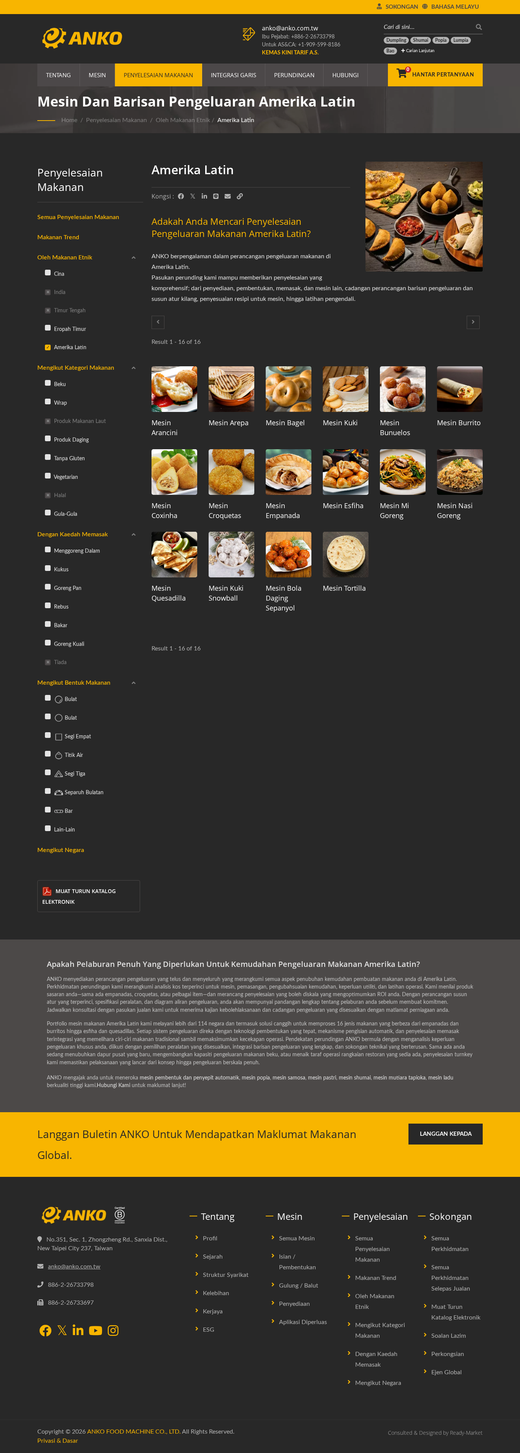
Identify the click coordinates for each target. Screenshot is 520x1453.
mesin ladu (440, 1078)
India (59, 292)
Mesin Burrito (459, 422)
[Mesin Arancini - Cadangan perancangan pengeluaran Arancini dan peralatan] (174, 389)
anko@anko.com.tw (290, 28)
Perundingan (294, 75)
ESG (208, 1330)
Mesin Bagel (285, 422)
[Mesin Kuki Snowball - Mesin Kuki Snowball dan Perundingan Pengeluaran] (231, 554)
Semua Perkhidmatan (450, 1243)
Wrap (60, 403)
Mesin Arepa (229, 422)
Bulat (70, 699)
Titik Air (73, 755)
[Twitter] (193, 196)
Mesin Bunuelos (395, 427)
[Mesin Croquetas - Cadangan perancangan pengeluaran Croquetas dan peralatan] (231, 472)
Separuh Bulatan (83, 792)
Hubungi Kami (113, 1085)
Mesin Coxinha (164, 510)
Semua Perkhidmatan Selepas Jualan (450, 1278)
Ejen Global (446, 1372)
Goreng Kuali (68, 644)
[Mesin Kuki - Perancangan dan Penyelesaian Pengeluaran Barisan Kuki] (345, 389)
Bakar (60, 625)
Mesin (97, 75)
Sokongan (402, 7)
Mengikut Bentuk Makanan (73, 683)
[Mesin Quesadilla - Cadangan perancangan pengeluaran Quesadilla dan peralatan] (174, 554)
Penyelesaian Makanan (158, 75)
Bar (68, 811)
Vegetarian (65, 477)
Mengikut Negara (60, 850)
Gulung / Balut (298, 1286)
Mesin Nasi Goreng (455, 510)
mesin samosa (289, 1078)
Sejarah (213, 1257)
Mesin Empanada (283, 510)
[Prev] (158, 322)
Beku (59, 384)
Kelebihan (216, 1293)
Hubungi (345, 75)
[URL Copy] (239, 196)
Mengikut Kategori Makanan (75, 368)
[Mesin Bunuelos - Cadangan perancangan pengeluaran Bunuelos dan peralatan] (403, 389)
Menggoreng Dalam (76, 551)
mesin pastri (322, 1078)
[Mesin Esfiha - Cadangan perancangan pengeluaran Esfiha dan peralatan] (345, 472)
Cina (58, 274)
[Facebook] (180, 196)
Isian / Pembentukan (297, 1262)
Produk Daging (71, 440)
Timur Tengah (69, 310)
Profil (210, 1238)
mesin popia (256, 1078)
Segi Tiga (74, 774)
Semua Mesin (297, 1238)
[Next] (473, 322)
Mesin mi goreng (394, 510)
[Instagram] (113, 1331)
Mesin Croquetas (225, 510)
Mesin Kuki (340, 422)
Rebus (61, 607)
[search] (477, 27)
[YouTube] (95, 1331)
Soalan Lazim (448, 1336)
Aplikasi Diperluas (303, 1322)
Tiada (60, 662)
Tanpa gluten (69, 458)
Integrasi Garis (233, 75)
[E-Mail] (227, 196)
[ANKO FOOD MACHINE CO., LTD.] (107, 1215)
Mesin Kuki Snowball (226, 593)
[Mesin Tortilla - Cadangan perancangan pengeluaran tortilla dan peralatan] (345, 554)
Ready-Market (466, 1432)
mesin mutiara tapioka (399, 1078)
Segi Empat (77, 736)
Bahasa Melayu (455, 7)
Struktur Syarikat (226, 1275)
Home (69, 120)
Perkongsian (447, 1354)
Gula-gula (65, 514)
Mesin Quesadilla (169, 593)
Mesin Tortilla (344, 588)
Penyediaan (294, 1304)
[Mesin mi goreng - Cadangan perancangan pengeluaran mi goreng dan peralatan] (403, 472)
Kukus (61, 569)
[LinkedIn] (204, 196)
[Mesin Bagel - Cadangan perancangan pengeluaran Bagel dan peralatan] (288, 389)
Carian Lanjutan (419, 51)
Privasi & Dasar (57, 1441)
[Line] (216, 196)
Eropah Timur (69, 329)
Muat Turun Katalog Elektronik (79, 896)
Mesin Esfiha (343, 505)
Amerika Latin (235, 120)
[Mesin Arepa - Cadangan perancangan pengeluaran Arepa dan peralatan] (231, 389)
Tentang (58, 75)
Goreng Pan (67, 588)
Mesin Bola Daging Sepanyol (283, 597)
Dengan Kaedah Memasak (72, 534)
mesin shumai (355, 1078)
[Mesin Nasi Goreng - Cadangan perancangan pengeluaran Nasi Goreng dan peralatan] (460, 472)
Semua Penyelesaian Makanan (78, 217)
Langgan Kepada (446, 1134)
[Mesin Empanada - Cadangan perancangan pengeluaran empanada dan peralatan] (288, 472)
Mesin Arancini (165, 427)
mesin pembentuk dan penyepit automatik (189, 1078)
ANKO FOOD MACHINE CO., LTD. (134, 1432)
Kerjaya (213, 1311)
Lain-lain (64, 830)
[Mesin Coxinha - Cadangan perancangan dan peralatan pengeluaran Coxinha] (174, 472)
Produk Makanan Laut (79, 421)
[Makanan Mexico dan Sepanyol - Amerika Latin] (424, 218)
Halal (59, 495)
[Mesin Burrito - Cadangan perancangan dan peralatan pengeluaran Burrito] (460, 389)
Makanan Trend (58, 237)
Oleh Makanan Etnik (183, 120)
